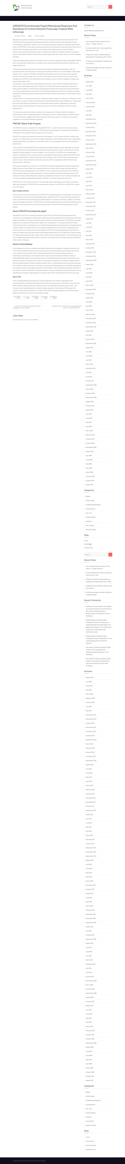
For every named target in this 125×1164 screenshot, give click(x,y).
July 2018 (89, 335)
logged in (23, 319)
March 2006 (89, 472)
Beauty (88, 496)
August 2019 (89, 298)
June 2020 (89, 273)
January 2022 (90, 198)
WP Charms (42, 1161)
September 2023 (91, 144)
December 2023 (91, 131)
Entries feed (90, 1141)
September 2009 (91, 385)
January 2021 (90, 248)
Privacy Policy (88, 548)
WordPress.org (90, 1149)
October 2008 (90, 393)
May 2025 (89, 115)
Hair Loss (89, 513)
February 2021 (90, 243)
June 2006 (89, 460)
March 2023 (89, 148)
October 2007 (90, 406)
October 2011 (90, 381)
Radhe (30, 36)
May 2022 (89, 181)
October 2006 (90, 443)
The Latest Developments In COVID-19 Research (99, 641)
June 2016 (89, 356)
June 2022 (89, 177)
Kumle (34, 1161)
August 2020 (89, 264)
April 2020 (89, 281)
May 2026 (89, 94)
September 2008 (91, 397)
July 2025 (89, 111)
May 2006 (89, 464)
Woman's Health (91, 529)
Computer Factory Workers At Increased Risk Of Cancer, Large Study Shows (67, 306)
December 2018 (91, 318)
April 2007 (89, 426)
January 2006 (90, 476)
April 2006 (89, 468)
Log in (86, 540)
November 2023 (91, 135)
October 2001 (90, 480)
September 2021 (91, 214)
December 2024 (91, 119)
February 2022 (90, 194)
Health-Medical (39, 36)
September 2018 (91, 327)
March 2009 (89, 389)
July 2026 (89, 86)
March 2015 (89, 364)
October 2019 (90, 293)
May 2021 (88, 231)
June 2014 (89, 376)
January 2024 (90, 127)
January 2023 (90, 156)
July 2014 (89, 372)
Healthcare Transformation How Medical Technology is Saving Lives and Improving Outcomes (98, 608)
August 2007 (89, 410)
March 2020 (89, 285)
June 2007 (89, 418)
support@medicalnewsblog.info (94, 30)
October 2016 (90, 339)
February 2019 (90, 314)
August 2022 (89, 169)
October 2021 (90, 210)
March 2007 (89, 430)
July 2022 (89, 173)
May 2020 (89, 277)
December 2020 (91, 252)
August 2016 (89, 347)
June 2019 (89, 302)
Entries (88, 544)
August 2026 (89, 81)
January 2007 (90, 439)
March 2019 (89, 310)
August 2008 (89, 401)
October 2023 (90, 140)
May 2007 (89, 422)
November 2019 (91, 289)
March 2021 (89, 239)
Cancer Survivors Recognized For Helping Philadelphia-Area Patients (26, 307)
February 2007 (90, 435)
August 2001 (89, 484)
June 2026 (89, 90)
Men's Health (90, 525)
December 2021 (91, 202)
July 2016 (89, 352)
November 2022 (91, 160)
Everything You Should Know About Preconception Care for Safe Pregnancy (98, 663)
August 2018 (89, 331)
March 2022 (89, 189)
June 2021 (89, 227)
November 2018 (91, 322)
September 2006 (91, 447)
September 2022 (91, 165)
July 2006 (89, 455)
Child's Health (90, 500)
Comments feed (91, 1145)
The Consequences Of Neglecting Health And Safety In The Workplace (97, 652)
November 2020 (91, 256)
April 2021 (89, 235)
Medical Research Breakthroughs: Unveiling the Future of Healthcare (98, 613)
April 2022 (89, 185)
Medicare (89, 521)
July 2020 (89, 268)
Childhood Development (93, 504)
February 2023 (90, 152)
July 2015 (89, 360)
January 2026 (90, 106)
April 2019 (89, 306)
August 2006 (89, 451)
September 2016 (91, 343)
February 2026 (90, 102)
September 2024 (91, 123)
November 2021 (91, 206)
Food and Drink (90, 509)
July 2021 (89, 223)
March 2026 (89, 98)
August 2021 (89, 219)
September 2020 (91, 260)
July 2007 (89, 414)
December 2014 (91, 368)
